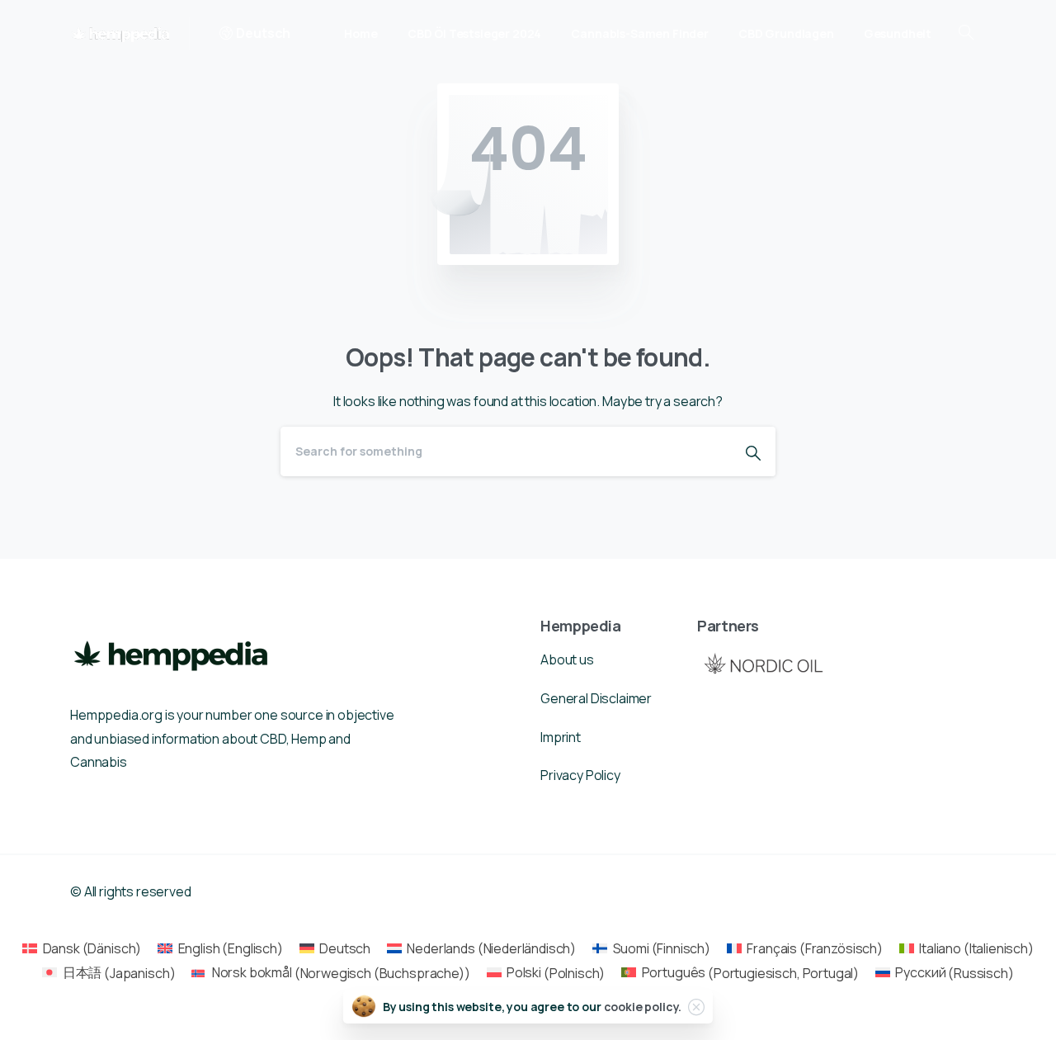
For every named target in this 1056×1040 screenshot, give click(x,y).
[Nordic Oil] (763, 663)
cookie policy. (643, 1006)
